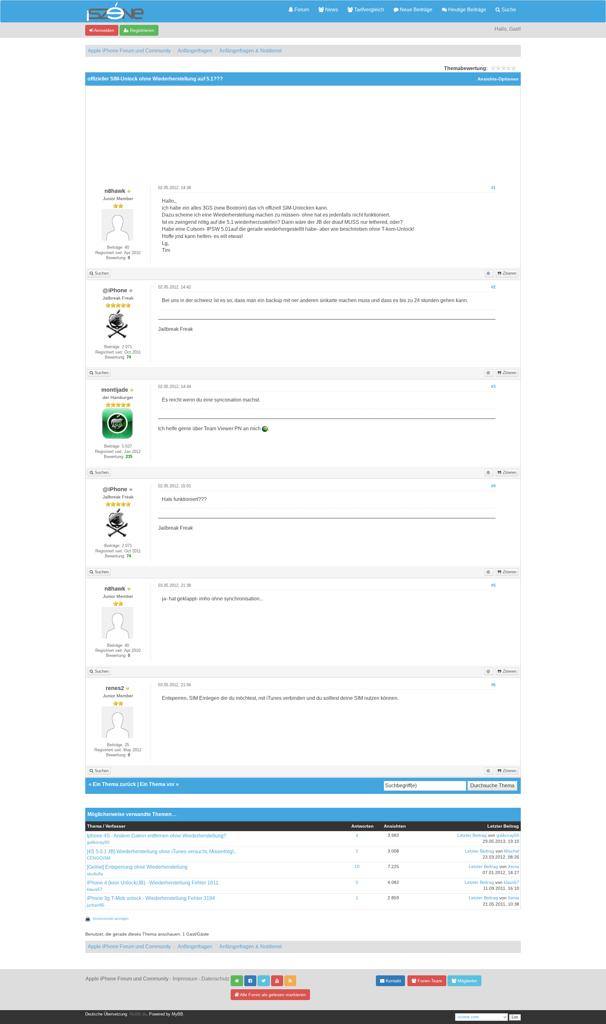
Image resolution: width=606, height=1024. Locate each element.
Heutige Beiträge (466, 9)
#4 (493, 486)
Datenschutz (215, 978)
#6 (493, 685)
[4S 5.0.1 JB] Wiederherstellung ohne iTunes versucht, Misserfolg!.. (161, 851)
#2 (493, 287)
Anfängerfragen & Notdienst (250, 50)
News (331, 9)
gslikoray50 (98, 842)
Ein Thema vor (157, 784)
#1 (493, 188)
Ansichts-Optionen (498, 79)
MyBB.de (137, 1014)
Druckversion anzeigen (110, 918)
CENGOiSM (98, 858)
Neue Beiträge (415, 9)
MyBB (177, 1014)
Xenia (513, 866)
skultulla (95, 874)
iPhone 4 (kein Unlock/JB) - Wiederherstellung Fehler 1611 (152, 882)
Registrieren (141, 30)
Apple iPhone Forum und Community (129, 50)
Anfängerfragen (195, 50)
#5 (493, 585)
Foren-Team (429, 980)
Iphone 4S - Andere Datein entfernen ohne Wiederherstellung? (156, 835)
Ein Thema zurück (114, 784)
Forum (301, 9)
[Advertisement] (303, 138)
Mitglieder (466, 980)
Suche (508, 9)
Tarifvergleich (368, 9)
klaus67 (94, 889)
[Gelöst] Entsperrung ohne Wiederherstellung (137, 867)
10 (356, 866)
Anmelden (103, 30)
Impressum (185, 978)
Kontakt (392, 980)
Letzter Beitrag (472, 835)
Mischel (511, 851)
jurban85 (95, 905)
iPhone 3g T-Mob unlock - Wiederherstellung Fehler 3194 (151, 898)
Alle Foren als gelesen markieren (272, 994)
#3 (493, 386)
